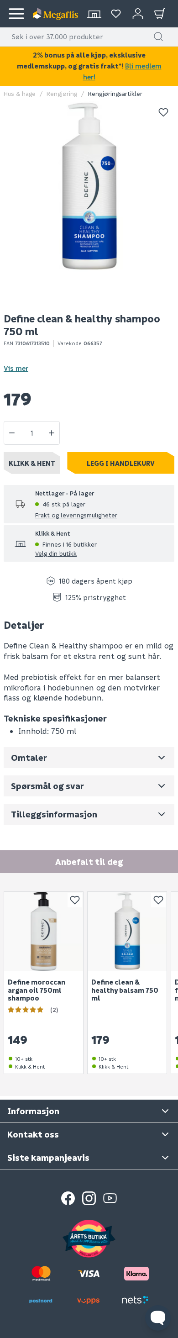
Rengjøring (62, 93)
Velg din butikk (56, 553)
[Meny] (16, 14)
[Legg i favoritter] (163, 112)
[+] (51, 433)
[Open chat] (158, 1318)
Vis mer (16, 368)
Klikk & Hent (32, 463)
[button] (158, 36)
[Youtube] (110, 1198)
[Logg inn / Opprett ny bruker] (138, 14)
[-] (12, 433)
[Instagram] (89, 1198)
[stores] (94, 14)
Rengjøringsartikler (115, 93)
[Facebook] (68, 1198)
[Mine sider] (116, 14)
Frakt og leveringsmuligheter (76, 515)
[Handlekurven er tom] (160, 14)
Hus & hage (20, 93)
